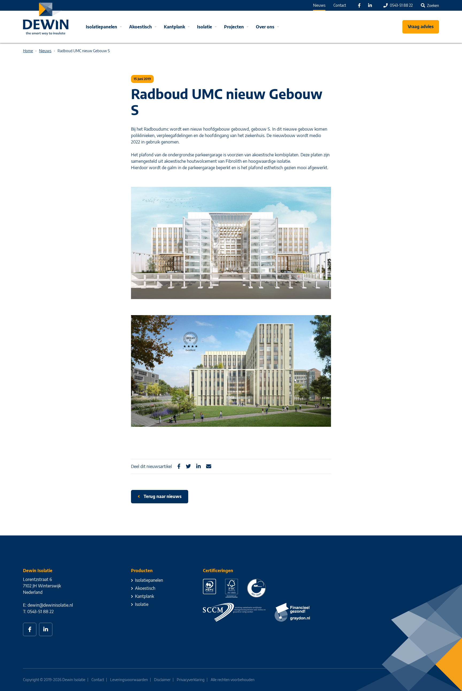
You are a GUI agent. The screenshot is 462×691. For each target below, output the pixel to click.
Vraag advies (421, 26)
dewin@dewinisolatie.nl (50, 605)
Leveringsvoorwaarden (129, 679)
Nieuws (319, 5)
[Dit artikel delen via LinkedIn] (198, 466)
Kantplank (174, 26)
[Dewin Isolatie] (45, 19)
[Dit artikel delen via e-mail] (208, 466)
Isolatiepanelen (101, 26)
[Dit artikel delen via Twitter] (188, 466)
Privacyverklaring (191, 679)
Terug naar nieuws (162, 496)
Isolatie (204, 26)
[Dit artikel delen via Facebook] (178, 466)
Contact (339, 5)
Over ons (265, 26)
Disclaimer (162, 679)
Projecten (234, 26)
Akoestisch (140, 26)
